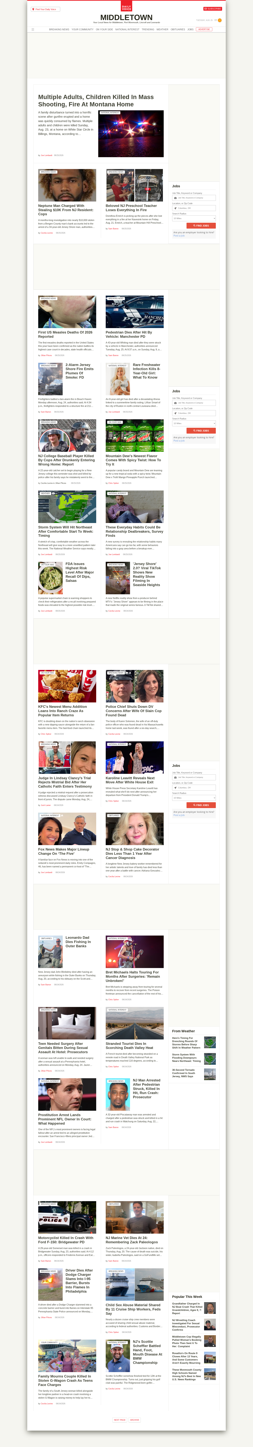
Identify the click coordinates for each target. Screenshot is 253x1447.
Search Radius (179, 213)
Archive (134, 1420)
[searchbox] (48, 9)
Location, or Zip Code (182, 203)
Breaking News (59, 30)
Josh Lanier (46, 805)
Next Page (119, 1420)
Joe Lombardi (46, 155)
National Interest (127, 30)
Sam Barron (113, 229)
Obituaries (178, 30)
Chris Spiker (113, 483)
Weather (162, 30)
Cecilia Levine (47, 233)
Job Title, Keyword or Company (187, 193)
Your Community (83, 30)
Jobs (190, 30)
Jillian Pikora (46, 355)
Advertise (204, 29)
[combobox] (45, 9)
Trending (148, 30)
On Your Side (104, 30)
